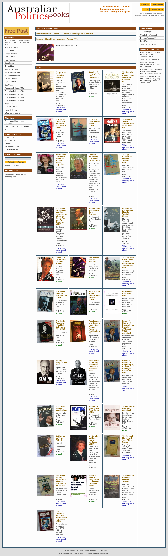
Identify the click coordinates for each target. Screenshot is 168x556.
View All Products (12, 150)
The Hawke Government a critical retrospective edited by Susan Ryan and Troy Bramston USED (61, 216)
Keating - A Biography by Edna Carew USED (94, 409)
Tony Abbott (9, 66)
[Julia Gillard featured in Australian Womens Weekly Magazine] (46, 175)
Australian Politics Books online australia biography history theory (150, 64)
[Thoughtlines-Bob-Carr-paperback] (113, 431)
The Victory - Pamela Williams (94, 260)
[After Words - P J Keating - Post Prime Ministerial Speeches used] (79, 386)
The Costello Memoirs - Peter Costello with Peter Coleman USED (128, 77)
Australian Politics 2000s (14, 100)
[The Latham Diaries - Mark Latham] (46, 428)
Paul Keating (10, 60)
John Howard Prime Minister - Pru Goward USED (94, 295)
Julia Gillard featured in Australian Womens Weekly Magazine (61, 160)
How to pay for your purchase (17, 126)
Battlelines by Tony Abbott (60, 438)
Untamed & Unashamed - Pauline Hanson (61, 261)
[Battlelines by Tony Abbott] (46, 457)
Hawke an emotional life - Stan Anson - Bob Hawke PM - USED (61, 516)
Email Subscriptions (148, 41)
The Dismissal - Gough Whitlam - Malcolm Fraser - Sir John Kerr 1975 (18, 42)
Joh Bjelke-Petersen (13, 75)
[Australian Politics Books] (37, 22)
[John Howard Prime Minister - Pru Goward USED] (79, 316)
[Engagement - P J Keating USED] (113, 315)
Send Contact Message (149, 44)
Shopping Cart (157, 9)
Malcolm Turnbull (11, 69)
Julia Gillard (9, 63)
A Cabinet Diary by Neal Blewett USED (94, 122)
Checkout (145, 5)
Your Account (157, 5)
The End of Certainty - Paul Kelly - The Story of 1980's (61, 123)
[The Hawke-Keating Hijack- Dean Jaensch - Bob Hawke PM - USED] (46, 497)
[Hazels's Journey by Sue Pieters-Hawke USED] (79, 180)
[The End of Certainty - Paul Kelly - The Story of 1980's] (46, 142)
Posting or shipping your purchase (14, 122)
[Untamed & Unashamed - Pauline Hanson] (46, 282)
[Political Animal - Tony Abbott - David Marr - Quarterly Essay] (79, 498)
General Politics (11, 107)
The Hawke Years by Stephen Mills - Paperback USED (128, 123)
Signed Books (10, 82)
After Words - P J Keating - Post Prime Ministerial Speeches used (94, 365)
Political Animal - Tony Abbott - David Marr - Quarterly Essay (94, 480)
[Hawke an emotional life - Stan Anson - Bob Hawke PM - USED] (46, 532)
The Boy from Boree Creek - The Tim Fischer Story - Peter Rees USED (128, 263)
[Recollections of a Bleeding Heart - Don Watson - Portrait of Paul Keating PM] (79, 343)
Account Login (146, 32)
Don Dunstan (10, 57)
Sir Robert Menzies (12, 72)
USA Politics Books (12, 113)
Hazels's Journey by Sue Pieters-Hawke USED (94, 158)
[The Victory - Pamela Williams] (79, 279)
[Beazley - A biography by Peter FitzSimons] (79, 94)
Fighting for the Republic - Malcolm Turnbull (61, 75)
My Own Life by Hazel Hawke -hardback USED (94, 440)
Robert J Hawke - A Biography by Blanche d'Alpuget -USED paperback (128, 327)
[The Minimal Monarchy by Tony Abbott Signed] (113, 458)
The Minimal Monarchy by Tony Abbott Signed (127, 439)
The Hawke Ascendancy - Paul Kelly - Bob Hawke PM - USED (61, 325)
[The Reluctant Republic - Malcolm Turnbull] (113, 499)
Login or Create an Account (153, 15)
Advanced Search (12, 147)
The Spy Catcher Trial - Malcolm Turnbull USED (128, 159)
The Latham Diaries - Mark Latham (61, 408)
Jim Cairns (9, 85)
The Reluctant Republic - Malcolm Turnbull (128, 478)
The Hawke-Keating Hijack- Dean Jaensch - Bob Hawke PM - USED (61, 480)
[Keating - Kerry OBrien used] (46, 385)
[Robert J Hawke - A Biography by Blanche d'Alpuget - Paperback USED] (113, 383)
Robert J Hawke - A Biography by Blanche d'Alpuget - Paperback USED (128, 366)
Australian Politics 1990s (14, 97)
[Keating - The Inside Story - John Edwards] (79, 231)
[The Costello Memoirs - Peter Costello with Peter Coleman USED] (113, 97)
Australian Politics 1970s (14, 91)
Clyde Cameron (11, 79)
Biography (9, 104)
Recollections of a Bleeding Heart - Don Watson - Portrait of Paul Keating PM (95, 327)
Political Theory (11, 110)
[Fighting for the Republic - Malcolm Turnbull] (46, 93)
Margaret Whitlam (12, 47)
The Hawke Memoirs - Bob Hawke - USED (61, 294)
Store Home (9, 137)
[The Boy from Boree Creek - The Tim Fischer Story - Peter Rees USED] (113, 281)
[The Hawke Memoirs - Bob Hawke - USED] (46, 313)
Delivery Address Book (149, 38)
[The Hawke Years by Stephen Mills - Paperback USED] (113, 144)
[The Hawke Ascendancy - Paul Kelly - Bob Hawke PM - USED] (46, 344)
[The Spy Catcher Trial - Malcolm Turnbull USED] (113, 176)
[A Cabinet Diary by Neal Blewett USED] (79, 142)
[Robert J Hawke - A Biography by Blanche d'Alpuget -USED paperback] (113, 343)
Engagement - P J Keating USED (128, 293)
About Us (8, 129)
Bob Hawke (9, 50)
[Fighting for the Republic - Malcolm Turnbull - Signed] (113, 233)
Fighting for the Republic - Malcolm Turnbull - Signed (128, 212)
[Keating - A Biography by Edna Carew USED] (79, 431)
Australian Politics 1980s (14, 94)
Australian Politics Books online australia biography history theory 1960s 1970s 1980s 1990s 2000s (151, 80)
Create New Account (148, 35)
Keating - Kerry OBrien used (61, 363)
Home (146, 9)
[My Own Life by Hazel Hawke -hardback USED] (79, 462)
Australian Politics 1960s (14, 88)
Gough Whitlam (11, 54)
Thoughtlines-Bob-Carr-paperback (128, 408)
